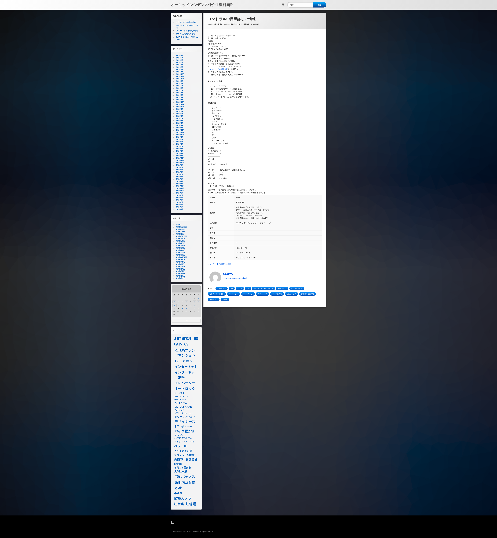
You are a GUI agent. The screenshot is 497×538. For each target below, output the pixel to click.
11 (178, 305)
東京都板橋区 (180, 255)
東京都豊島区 (180, 276)
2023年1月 (180, 156)
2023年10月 (180, 135)
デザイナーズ (262, 294)
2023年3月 (180, 151)
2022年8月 (180, 167)
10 (174, 305)
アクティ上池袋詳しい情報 (185, 34)
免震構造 (191, 455)
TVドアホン (282, 288)
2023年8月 (180, 139)
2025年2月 (180, 97)
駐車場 (179, 504)
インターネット (296, 288)
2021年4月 (180, 205)
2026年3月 (180, 67)
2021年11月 (180, 188)
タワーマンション (185, 416)
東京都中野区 (180, 232)
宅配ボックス (291, 294)
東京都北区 (180, 234)
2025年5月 (180, 90)
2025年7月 (180, 86)
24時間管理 (222, 288)
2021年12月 (180, 186)
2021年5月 (180, 202)
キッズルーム (180, 399)
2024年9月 (180, 109)
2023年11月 (180, 132)
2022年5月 (180, 174)
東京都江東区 (180, 260)
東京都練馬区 (180, 269)
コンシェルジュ (183, 406)
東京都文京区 (180, 248)
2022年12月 (180, 158)
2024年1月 (180, 128)
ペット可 (180, 446)
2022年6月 (180, 172)
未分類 (178, 225)
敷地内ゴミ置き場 (307, 294)
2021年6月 (180, 200)
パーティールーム (183, 438)
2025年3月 (180, 95)
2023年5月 (180, 146)
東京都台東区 (180, 239)
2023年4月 (180, 149)
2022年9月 (180, 165)
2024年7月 (180, 114)
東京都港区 (180, 264)
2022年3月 (180, 179)
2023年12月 (180, 130)
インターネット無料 (217, 294)
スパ (190, 413)
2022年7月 (180, 170)
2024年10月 (180, 107)
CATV (240, 288)
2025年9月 (180, 81)
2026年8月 (180, 55)
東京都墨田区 (180, 243)
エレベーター (233, 294)
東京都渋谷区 (180, 262)
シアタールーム (180, 413)
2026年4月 (180, 65)
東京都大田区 (180, 246)
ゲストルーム (181, 402)
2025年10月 (180, 79)
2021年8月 (180, 195)
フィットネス (181, 441)
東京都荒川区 (180, 271)
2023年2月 (180, 153)
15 (194, 305)
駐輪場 (225, 299)
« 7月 (186, 320)
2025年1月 (180, 100)
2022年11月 (180, 160)
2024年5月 (180, 118)
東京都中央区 (180, 229)
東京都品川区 (180, 241)
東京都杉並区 (180, 253)
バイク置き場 (277, 294)
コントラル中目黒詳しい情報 (219, 264)
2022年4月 (180, 177)
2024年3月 (180, 123)
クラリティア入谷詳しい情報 (186, 22)
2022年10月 (180, 163)
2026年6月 (180, 60)
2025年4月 (180, 93)
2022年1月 (180, 184)
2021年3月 (180, 207)
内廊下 (178, 460)
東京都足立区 (180, 278)
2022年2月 (180, 181)
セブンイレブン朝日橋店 (218, 69)
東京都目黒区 (255, 24)
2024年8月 (180, 111)
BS (232, 288)
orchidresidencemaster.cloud (235, 278)
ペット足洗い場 (183, 450)
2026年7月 (180, 58)
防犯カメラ (213, 299)
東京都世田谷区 (181, 227)
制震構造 (178, 464)
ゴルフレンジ (179, 410)
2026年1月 (180, 72)
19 (182, 308)
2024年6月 (180, 116)
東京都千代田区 (181, 236)
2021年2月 (180, 209)
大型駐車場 (180, 471)
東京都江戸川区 (181, 257)
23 (198, 308)
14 (190, 305)
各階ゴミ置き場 (182, 467)
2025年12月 (180, 74)
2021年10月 (180, 191)
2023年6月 (180, 144)
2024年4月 (180, 121)
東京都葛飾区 (180, 274)
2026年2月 (180, 69)
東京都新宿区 (180, 250)
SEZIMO (246, 24)
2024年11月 (180, 104)
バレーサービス (178, 435)
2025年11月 (180, 76)
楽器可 (178, 493)
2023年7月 (180, 142)
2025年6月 (180, 88)
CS (248, 288)
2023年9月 (180, 137)
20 (186, 308)
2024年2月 (180, 125)
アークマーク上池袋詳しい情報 (187, 31)
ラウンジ (179, 454)
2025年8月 (180, 83)
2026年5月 (180, 62)
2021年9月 (180, 193)
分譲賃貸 (191, 459)
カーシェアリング (181, 396)
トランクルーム (183, 426)
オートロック (248, 294)
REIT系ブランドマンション (263, 288)
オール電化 (179, 393)
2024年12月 (180, 102)
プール (191, 442)
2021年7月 (180, 198)
